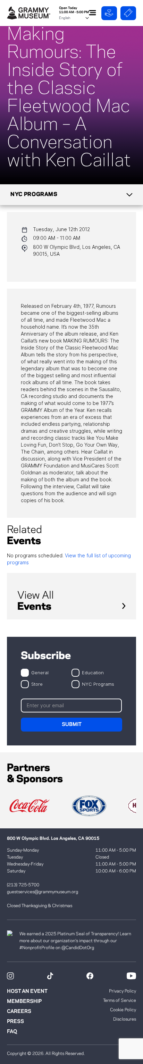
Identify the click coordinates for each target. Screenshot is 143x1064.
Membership (24, 1001)
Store (37, 683)
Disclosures (124, 1019)
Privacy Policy (122, 991)
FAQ (12, 1031)
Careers (19, 1011)
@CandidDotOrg (77, 948)
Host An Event (27, 991)
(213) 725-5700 (23, 885)
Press (15, 1021)
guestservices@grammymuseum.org (42, 892)
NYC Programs (98, 683)
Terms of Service (119, 1000)
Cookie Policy (123, 1010)
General (40, 672)
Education (93, 672)
